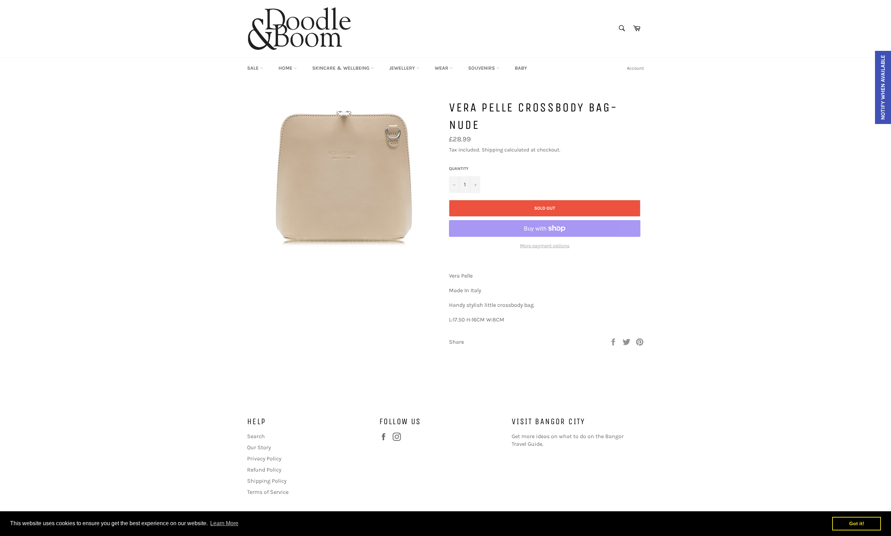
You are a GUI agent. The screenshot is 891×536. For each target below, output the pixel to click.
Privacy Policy (264, 458)
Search (256, 436)
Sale (253, 68)
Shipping (492, 150)
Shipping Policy (266, 480)
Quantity (458, 168)
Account (635, 68)
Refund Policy (264, 469)
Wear (442, 68)
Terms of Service (268, 492)
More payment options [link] (544, 246)
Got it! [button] (856, 523)
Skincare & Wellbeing (341, 68)
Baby (521, 68)
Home (286, 68)
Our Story (259, 447)
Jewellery (402, 68)
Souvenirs (482, 68)
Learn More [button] (224, 523)
